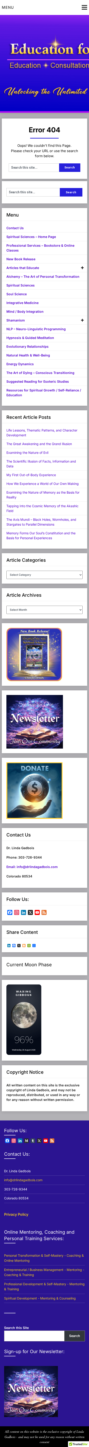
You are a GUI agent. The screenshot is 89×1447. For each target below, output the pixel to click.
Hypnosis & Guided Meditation (30, 338)
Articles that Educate (22, 268)
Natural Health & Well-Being (28, 355)
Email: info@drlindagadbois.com (32, 867)
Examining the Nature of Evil (27, 452)
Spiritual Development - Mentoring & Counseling (40, 1298)
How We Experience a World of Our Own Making (42, 484)
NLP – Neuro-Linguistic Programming (36, 329)
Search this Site (16, 1328)
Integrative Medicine (22, 303)
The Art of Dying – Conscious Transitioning (40, 373)
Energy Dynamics (20, 364)
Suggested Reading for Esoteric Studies (37, 381)
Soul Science (16, 294)
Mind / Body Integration (25, 311)
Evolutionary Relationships (27, 346)
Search (74, 1336)
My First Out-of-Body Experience (31, 475)
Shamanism (15, 320)
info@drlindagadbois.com (23, 1180)
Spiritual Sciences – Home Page (31, 237)
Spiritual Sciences (20, 285)
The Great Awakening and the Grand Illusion (39, 444)
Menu (8, 7)
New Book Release (20, 259)
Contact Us (15, 228)
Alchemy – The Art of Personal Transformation (42, 276)
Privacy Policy (16, 1214)
